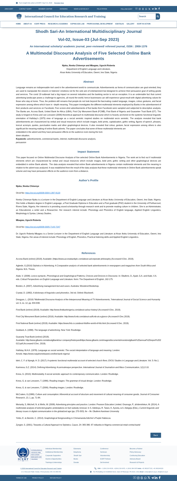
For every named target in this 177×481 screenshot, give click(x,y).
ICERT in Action (144, 24)
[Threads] (141, 478)
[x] (148, 478)
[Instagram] (138, 478)
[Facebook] (159, 478)
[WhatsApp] (145, 478)
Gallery (130, 24)
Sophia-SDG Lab (77, 24)
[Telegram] (152, 478)
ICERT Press (39, 24)
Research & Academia (58, 24)
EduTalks (119, 24)
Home (18, 24)
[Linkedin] (156, 478)
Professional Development (100, 24)
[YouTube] (134, 478)
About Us (27, 24)
